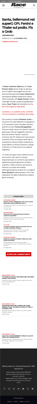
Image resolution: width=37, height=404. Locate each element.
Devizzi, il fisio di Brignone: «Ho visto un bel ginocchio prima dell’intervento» (18, 202)
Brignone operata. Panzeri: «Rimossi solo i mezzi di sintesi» (18, 239)
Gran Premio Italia (8, 35)
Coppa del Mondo (9, 200)
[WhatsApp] (18, 186)
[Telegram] (23, 389)
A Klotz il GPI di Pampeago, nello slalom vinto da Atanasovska (17, 336)
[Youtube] (32, 389)
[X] (8, 186)
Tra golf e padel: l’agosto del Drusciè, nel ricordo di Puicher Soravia (17, 227)
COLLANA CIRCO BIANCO (15, 1)
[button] (3, 5)
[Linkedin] (13, 389)
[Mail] (18, 389)
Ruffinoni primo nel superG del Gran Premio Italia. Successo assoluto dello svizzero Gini (17, 307)
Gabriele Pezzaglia (10, 41)
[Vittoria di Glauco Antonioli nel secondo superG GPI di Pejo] (18, 265)
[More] (22, 186)
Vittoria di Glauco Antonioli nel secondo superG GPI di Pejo (18, 277)
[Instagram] (9, 389)
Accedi (4, 1)
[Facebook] (4, 186)
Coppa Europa (8, 212)
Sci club (6, 225)
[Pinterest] (13, 186)
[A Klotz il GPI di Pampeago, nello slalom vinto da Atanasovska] (18, 324)
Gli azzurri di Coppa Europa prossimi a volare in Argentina (17, 214)
